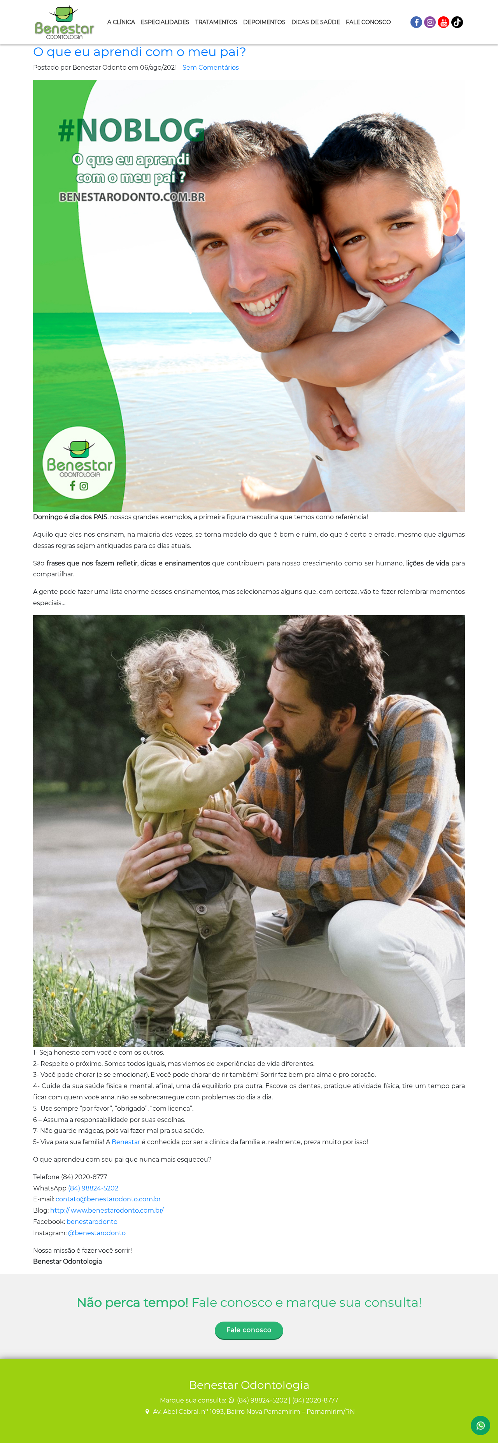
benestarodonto (92, 1221)
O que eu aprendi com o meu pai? (139, 51)
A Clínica (121, 22)
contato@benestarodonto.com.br (108, 1199)
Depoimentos (264, 22)
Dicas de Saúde (315, 22)
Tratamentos (216, 22)
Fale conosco (249, 1330)
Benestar (126, 1142)
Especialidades (165, 22)
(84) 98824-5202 (93, 1188)
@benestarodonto (97, 1233)
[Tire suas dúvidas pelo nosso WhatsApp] (480, 1425)
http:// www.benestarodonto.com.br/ (106, 1210)
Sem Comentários (210, 67)
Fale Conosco (368, 22)
